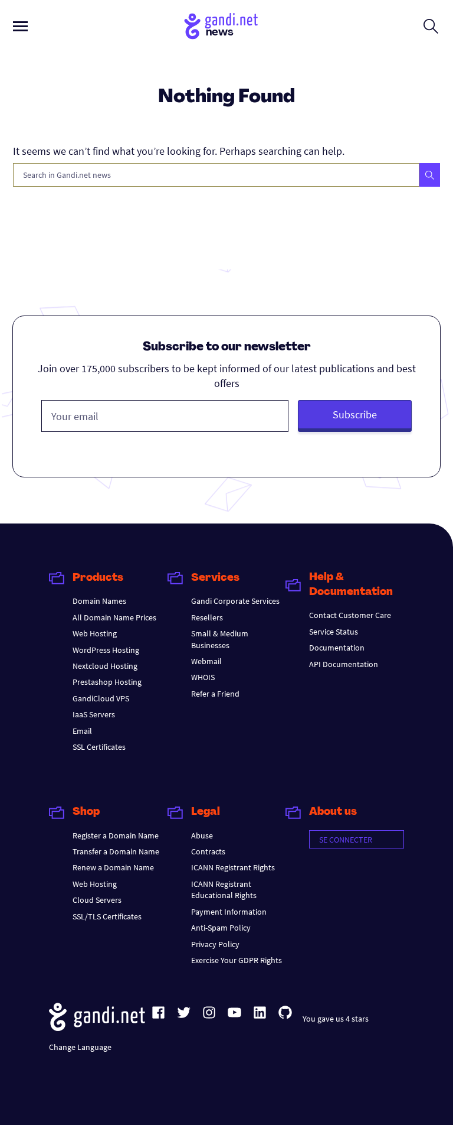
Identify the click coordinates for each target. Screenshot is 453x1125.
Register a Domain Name (116, 835)
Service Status (333, 631)
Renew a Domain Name (113, 867)
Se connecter (345, 839)
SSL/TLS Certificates (107, 916)
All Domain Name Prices (114, 617)
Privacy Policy (215, 944)
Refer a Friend (215, 693)
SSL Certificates (99, 747)
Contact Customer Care (350, 615)
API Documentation (343, 664)
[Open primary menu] (20, 26)
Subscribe (355, 414)
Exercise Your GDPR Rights (236, 960)
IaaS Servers (94, 714)
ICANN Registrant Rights (233, 867)
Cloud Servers (97, 900)
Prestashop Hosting (107, 682)
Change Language (80, 1047)
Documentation (337, 647)
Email (82, 731)
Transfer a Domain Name (116, 851)
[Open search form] (431, 26)
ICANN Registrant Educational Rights (224, 889)
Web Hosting (95, 633)
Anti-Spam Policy (221, 927)
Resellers (207, 617)
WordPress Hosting (106, 650)
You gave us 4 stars (336, 1018)
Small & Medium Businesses (219, 639)
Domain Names (99, 601)
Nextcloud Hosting (105, 666)
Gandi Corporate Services (235, 601)
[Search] (429, 175)
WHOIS (203, 677)
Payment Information (229, 911)
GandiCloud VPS (101, 698)
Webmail (206, 661)
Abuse (202, 835)
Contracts (208, 851)
